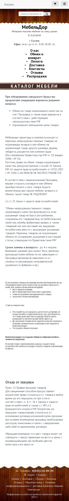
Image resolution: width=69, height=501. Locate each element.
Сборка (40, 478)
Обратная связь (33, 482)
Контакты (37, 68)
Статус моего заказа (34, 22)
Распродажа (37, 76)
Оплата (37, 61)
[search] (46, 14)
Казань (9, 4)
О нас (34, 50)
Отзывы (37, 72)
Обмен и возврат (35, 56)
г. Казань (34, 40)
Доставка (36, 65)
